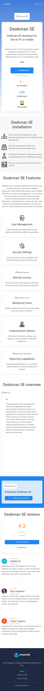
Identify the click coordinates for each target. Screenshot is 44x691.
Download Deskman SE (20, 498)
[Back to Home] (6, 4)
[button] (39, 4)
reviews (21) (22, 547)
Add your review (22, 542)
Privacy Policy (22, 679)
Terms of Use (22, 675)
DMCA (22, 671)
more (22, 62)
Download (23, 70)
